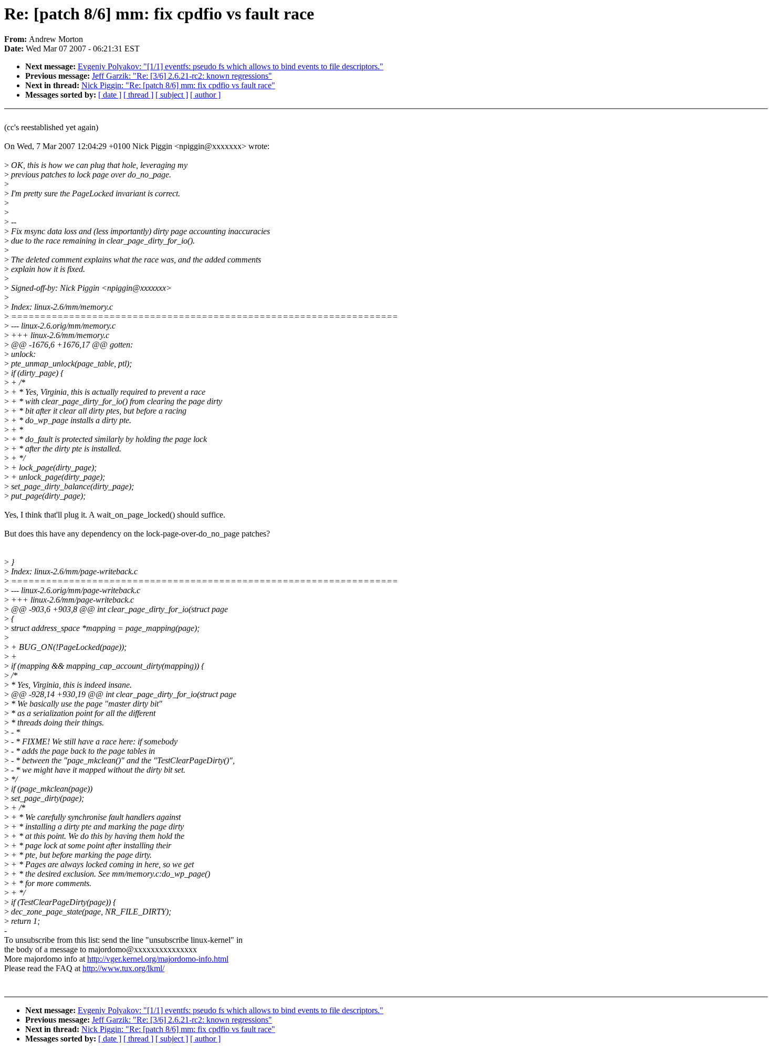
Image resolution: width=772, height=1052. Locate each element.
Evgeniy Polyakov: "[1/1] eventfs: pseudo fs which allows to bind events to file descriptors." (230, 66)
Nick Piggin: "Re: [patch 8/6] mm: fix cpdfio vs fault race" (178, 85)
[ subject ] (171, 94)
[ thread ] (138, 94)
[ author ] (205, 94)
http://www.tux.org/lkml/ (123, 968)
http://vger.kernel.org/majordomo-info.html (157, 958)
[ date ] (109, 94)
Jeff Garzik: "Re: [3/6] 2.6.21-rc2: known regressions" (182, 75)
